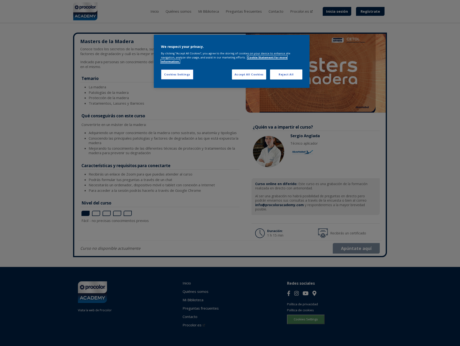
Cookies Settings (177, 74)
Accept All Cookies (249, 74)
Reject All (286, 74)
